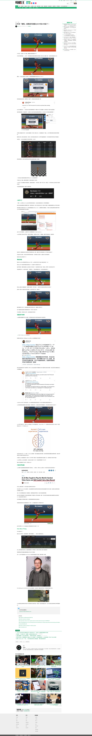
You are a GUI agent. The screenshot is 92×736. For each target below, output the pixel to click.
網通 (42, 6)
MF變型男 (71, 0)
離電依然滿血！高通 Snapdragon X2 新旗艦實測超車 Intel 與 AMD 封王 (70, 30)
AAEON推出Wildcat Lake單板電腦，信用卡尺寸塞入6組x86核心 (70, 50)
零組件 (17, 7)
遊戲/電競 (50, 6)
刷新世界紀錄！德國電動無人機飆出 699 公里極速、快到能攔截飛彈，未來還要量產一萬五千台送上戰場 (36, 655)
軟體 (33, 7)
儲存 (35, 6)
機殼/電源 (38, 6)
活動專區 (54, 6)
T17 (73, 0)
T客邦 (59, 0)
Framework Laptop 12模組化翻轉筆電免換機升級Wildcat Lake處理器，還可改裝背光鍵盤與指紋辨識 (70, 47)
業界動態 (58, 6)
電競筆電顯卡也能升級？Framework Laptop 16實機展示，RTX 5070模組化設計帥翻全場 (70, 25)
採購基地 (64, 0)
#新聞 (21, 659)
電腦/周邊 (45, 6)
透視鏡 (75, 0)
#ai (23, 659)
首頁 (16, 22)
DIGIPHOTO (67, 0)
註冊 (73, 2)
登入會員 (24, 727)
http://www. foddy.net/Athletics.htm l (25, 629)
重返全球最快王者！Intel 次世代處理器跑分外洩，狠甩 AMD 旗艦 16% (70, 33)
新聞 (16, 6)
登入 (71, 2)
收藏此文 (29, 26)
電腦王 (20, 2)
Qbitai (18, 26)
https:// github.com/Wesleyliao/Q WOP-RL (26, 635)
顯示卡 (29, 6)
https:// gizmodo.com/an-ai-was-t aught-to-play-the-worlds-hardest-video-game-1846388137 (34, 638)
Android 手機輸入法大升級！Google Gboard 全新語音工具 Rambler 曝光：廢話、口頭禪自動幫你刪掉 (38, 709)
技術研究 (37, 7)
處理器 (22, 6)
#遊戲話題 (27, 659)
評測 (19, 6)
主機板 (25, 6)
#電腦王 (17, 659)
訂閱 (76, 2)
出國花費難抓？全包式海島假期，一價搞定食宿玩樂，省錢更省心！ (29, 653)
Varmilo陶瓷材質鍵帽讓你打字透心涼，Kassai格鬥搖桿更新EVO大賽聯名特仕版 (69, 35)
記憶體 (32, 6)
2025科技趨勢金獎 (64, 6)
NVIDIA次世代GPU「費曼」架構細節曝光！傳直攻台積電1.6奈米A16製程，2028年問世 (70, 37)
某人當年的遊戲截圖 (25, 129)
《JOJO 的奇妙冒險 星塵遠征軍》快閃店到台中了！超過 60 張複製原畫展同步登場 (32, 650)
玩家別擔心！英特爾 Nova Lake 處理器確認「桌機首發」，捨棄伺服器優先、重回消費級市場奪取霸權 (70, 40)
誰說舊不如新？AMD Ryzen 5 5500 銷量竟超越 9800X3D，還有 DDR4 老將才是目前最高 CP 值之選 (70, 44)
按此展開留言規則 (27, 728)
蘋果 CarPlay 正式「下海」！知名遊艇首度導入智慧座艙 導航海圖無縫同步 (31, 656)
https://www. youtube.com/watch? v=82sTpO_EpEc (27, 643)
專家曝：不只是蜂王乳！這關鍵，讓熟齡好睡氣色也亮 (26, 652)
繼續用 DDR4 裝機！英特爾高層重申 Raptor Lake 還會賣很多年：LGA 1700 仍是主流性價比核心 (70, 27)
